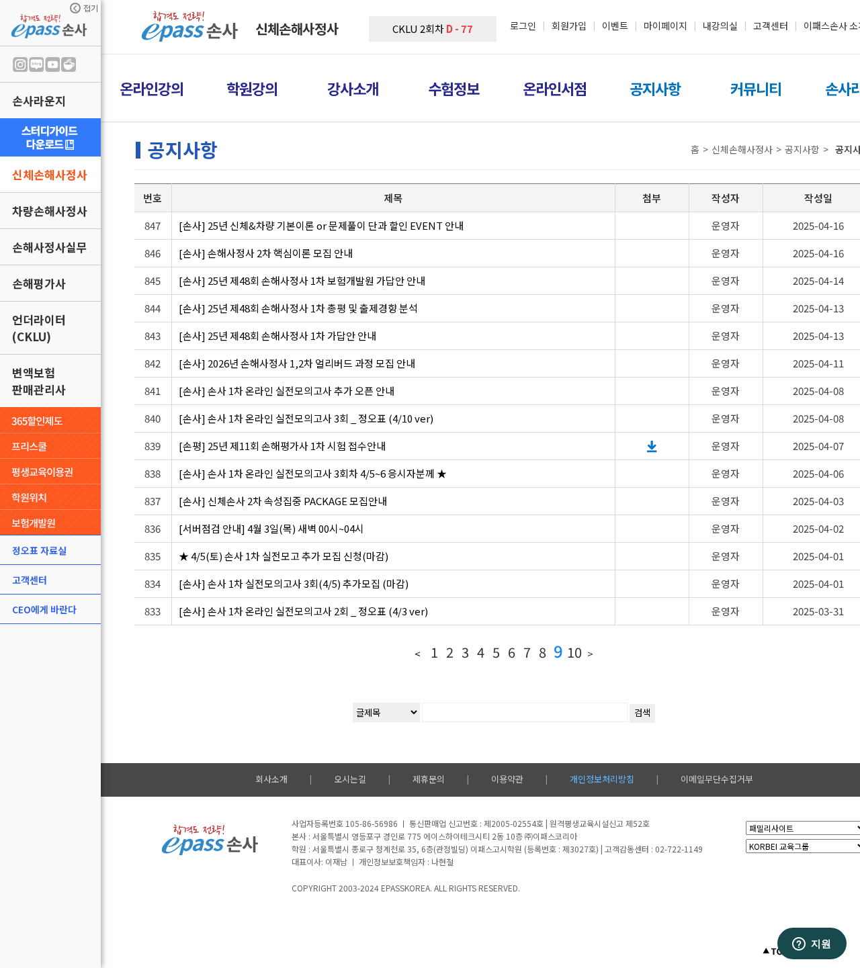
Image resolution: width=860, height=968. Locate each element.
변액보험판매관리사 (39, 381)
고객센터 (29, 579)
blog (36, 64)
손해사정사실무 (49, 246)
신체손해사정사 (49, 174)
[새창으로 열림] (50, 137)
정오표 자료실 (39, 550)
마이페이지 (665, 25)
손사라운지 (39, 100)
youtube (52, 64)
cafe (68, 64)
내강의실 (720, 25)
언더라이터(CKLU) (39, 328)
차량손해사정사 (49, 210)
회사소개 (271, 779)
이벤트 (615, 25)
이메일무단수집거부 (717, 779)
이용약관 (507, 779)
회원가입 (569, 25)
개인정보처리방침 (602, 779)
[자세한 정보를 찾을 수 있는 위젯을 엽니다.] (812, 944)
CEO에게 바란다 (44, 609)
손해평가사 (39, 283)
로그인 (523, 25)
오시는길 (350, 779)
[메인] (191, 37)
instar (20, 64)
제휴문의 (429, 779)
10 (574, 652)
